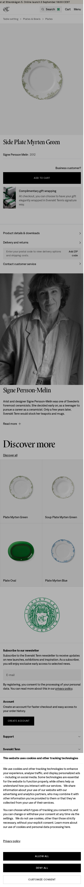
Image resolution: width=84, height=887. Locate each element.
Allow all (42, 856)
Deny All (42, 867)
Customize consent (42, 879)
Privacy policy (11, 841)
